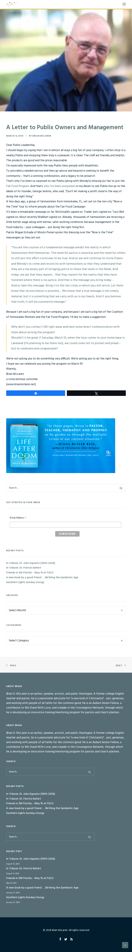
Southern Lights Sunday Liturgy (25, 582)
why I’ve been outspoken (59, 186)
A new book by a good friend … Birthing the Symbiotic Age (42, 577)
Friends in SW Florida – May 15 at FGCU (29, 572)
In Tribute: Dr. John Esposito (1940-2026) (30, 563)
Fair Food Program (17, 186)
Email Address (18, 518)
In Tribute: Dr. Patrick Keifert (23, 568)
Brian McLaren (41, 135)
